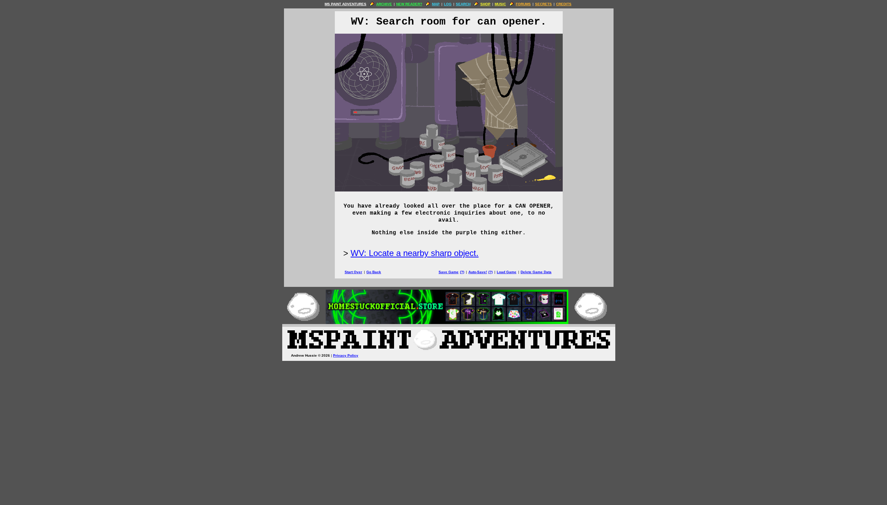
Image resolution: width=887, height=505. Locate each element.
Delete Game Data (536, 272)
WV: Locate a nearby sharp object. (415, 253)
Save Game (449, 272)
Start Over (353, 272)
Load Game (506, 272)
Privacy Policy (345, 355)
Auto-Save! (477, 272)
